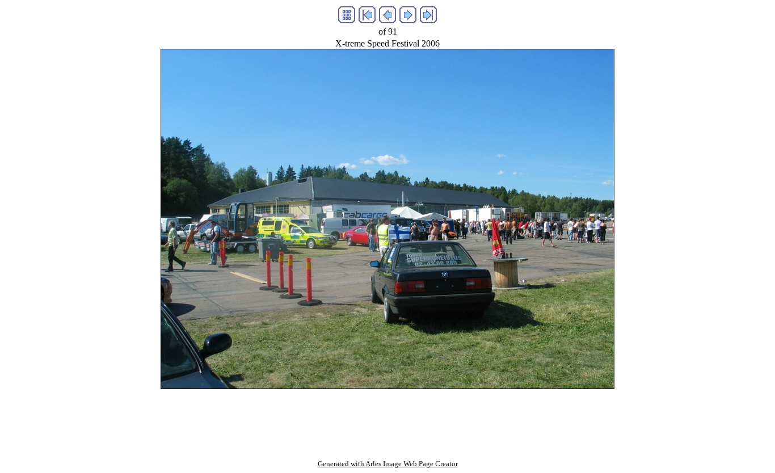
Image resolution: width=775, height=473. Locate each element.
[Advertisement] (387, 414)
